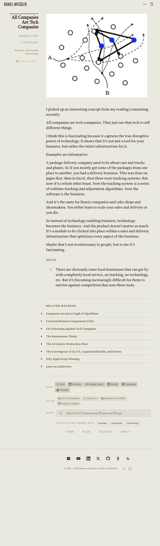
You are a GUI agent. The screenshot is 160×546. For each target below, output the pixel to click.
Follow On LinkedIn (70, 403)
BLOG (86, 431)
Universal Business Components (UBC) (70, 321)
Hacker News (94, 384)
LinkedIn (76, 384)
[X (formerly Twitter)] (98, 458)
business (102, 423)
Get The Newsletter (70, 398)
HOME (70, 431)
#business (20, 50)
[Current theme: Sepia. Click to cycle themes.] (130, 468)
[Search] (123, 468)
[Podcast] (118, 458)
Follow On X (92, 398)
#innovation (32, 50)
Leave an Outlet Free (58, 366)
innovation (116, 423)
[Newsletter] (68, 458)
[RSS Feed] (128, 458)
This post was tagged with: (75, 422)
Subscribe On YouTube (114, 398)
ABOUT (126, 431)
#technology (31, 53)
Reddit (114, 384)
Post (62, 384)
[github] (108, 458)
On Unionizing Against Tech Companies (71, 328)
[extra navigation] (144, 4)
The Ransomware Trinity (61, 336)
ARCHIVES (105, 431)
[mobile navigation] (151, 4)
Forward (64, 390)
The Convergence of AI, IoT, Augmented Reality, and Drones (83, 351)
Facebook (130, 384)
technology (133, 423)
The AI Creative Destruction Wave (67, 344)
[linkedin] (88, 458)
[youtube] (78, 458)
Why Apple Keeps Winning (63, 359)
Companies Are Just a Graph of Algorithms (72, 313)
